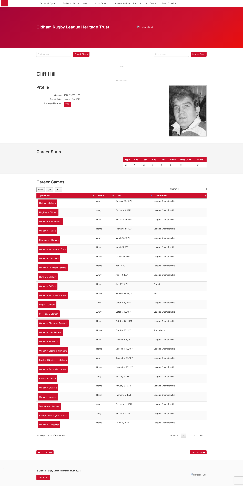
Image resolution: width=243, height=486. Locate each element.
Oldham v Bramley (48, 397)
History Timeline (168, 3)
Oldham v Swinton (48, 387)
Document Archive (121, 3)
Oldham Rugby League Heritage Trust (72, 27)
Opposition (44, 195)
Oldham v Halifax (47, 230)
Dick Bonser (46, 452)
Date (119, 195)
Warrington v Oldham (49, 406)
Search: (173, 189)
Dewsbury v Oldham (49, 240)
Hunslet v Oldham (47, 277)
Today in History (71, 3)
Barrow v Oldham (47, 378)
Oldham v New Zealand (50, 332)
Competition (161, 195)
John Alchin (196, 452)
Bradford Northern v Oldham (53, 360)
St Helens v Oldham (48, 314)
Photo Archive (140, 3)
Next (202, 435)
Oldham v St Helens (48, 341)
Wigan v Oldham (47, 304)
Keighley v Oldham (48, 212)
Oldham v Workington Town (52, 249)
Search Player (81, 54)
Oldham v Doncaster (49, 258)
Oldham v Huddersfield (50, 221)
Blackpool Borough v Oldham (53, 415)
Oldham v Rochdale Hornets (52, 267)
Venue (100, 195)
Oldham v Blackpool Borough (53, 323)
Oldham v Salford (47, 286)
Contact (154, 3)
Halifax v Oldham (47, 203)
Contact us (43, 477)
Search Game (198, 54)
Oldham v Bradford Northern (53, 351)
